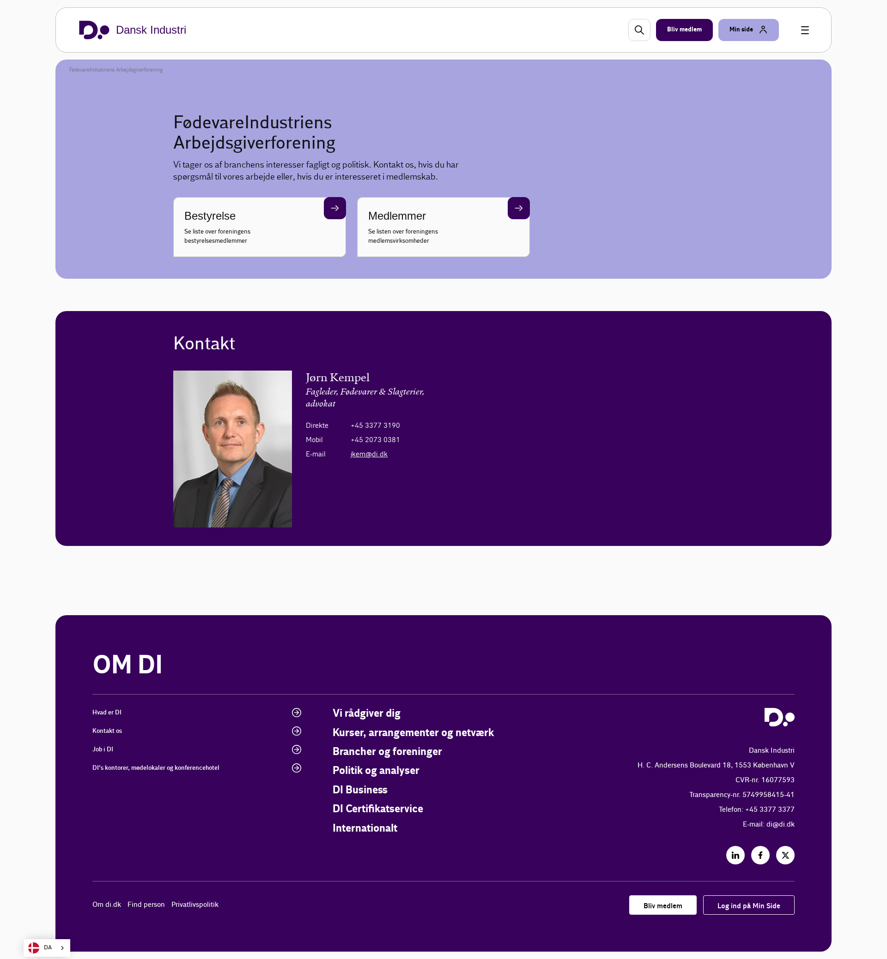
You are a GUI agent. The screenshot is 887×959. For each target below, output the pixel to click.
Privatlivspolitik (195, 904)
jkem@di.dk (369, 454)
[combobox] (47, 948)
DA (48, 947)
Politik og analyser (376, 771)
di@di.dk (780, 824)
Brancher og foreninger (387, 752)
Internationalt (365, 828)
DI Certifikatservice (378, 809)
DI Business (360, 790)
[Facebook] (760, 855)
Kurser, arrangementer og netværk (413, 733)
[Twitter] (785, 855)
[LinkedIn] (735, 855)
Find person (146, 904)
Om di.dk (106, 904)
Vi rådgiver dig (367, 713)
